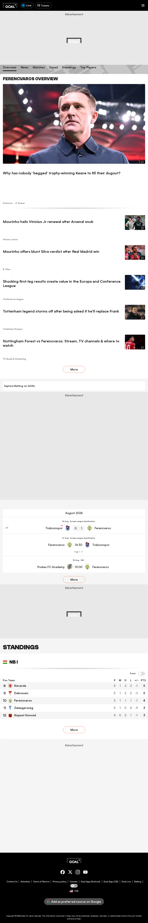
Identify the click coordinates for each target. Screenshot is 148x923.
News (25, 67)
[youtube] (85, 872)
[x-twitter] (70, 872)
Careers (73, 881)
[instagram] (78, 872)
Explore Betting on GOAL (19, 385)
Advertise (25, 881)
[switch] (141, 674)
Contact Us (12, 881)
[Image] (74, 124)
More (74, 369)
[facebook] (63, 872)
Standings (69, 67)
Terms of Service (41, 881)
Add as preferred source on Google (76, 901)
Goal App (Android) (90, 881)
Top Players (88, 67)
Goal (23, 916)
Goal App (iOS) (110, 881)
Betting (137, 881)
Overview (9, 67)
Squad (53, 67)
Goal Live (126, 881)
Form (133, 673)
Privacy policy (59, 881)
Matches (39, 67)
